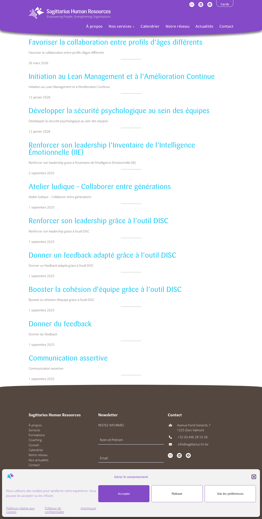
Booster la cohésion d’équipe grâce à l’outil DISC (105, 289)
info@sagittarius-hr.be (192, 444)
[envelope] (170, 444)
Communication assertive (68, 358)
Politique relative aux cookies (20, 510)
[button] (254, 477)
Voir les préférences (230, 493)
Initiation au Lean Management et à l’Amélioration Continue (122, 76)
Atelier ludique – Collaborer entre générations (100, 186)
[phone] (170, 437)
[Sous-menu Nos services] (133, 26)
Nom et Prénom (111, 440)
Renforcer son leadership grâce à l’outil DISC (98, 220)
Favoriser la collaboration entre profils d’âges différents (115, 42)
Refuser (177, 493)
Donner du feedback (60, 324)
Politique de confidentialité (54, 510)
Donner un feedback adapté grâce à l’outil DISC (102, 255)
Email (105, 458)
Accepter (124, 493)
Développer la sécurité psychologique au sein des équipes (119, 110)
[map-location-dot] (170, 425)
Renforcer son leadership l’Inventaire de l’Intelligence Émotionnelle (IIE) (112, 149)
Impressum (88, 508)
